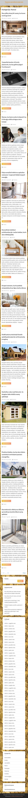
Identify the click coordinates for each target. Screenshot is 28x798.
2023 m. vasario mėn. (9, 736)
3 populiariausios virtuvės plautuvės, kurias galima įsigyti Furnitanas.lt (12, 64)
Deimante (16, 18)
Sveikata (6, 773)
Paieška (6, 578)
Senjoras (14, 69)
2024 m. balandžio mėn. (10, 699)
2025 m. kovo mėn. (9, 669)
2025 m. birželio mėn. (9, 661)
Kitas (24, 573)
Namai (4, 56)
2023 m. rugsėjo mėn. (9, 717)
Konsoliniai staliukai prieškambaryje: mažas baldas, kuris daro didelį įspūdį (14, 232)
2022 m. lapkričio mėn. (9, 744)
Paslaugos (6, 768)
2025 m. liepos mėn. (9, 658)
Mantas (13, 237)
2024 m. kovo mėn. (9, 701)
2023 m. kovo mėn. (9, 734)
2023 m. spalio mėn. (9, 715)
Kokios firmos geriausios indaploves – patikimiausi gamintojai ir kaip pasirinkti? (13, 611)
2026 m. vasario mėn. (9, 639)
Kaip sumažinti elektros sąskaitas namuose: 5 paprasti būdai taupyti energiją (13, 174)
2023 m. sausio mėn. (9, 739)
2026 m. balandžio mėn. (10, 634)
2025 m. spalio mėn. (9, 650)
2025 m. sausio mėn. (9, 674)
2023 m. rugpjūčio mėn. (10, 720)
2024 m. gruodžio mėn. (10, 677)
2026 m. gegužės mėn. (9, 631)
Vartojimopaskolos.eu (9, 789)
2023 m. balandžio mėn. (10, 731)
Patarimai (6, 771)
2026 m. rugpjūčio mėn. (10, 623)
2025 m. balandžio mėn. (10, 666)
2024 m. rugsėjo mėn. (9, 685)
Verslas (6, 779)
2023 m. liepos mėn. (9, 723)
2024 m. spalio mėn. (9, 682)
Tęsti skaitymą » (7, 54)
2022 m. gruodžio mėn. (10, 742)
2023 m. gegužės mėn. (9, 728)
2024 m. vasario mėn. (9, 704)
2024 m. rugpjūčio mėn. (10, 688)
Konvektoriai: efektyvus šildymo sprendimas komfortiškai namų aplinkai (13, 512)
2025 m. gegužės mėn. (9, 663)
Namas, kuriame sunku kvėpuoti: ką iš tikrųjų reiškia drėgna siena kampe (14, 119)
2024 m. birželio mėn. (9, 693)
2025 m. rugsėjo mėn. (9, 653)
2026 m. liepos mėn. (9, 626)
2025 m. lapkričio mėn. (9, 647)
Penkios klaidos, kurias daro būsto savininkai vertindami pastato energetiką (13, 454)
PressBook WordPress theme (17, 796)
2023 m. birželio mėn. (9, 725)
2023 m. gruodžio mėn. (10, 709)
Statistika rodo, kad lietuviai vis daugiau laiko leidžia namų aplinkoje (12, 394)
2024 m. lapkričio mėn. (9, 680)
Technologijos (7, 776)
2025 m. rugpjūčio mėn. (10, 655)
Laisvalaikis (7, 763)
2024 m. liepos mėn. (9, 690)
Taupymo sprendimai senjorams (14, 2)
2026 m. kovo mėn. (9, 636)
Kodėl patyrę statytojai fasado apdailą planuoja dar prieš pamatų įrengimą (13, 337)
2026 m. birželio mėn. (9, 628)
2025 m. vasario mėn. (9, 672)
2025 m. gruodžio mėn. (10, 645)
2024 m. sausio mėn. (9, 707)
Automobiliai (7, 757)
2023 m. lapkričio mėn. (9, 712)
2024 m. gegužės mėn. (9, 696)
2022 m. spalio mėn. (9, 747)
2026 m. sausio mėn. (9, 642)
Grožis (6, 760)
